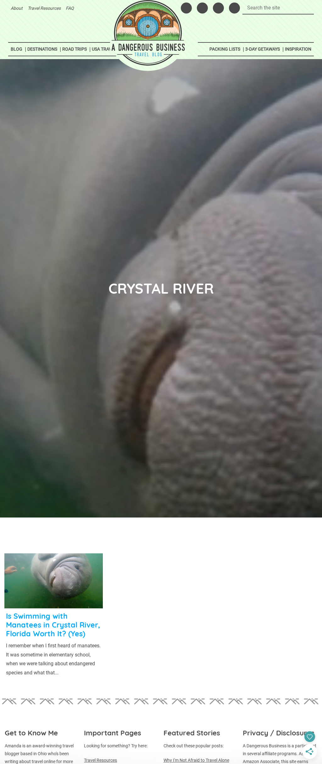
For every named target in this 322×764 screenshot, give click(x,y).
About (17, 8)
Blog (16, 49)
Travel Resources (44, 8)
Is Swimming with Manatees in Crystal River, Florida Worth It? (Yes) (53, 625)
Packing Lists (224, 49)
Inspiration (298, 49)
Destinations (42, 49)
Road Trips (74, 49)
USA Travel (104, 49)
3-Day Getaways (262, 49)
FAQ (70, 8)
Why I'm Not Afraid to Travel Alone (196, 760)
